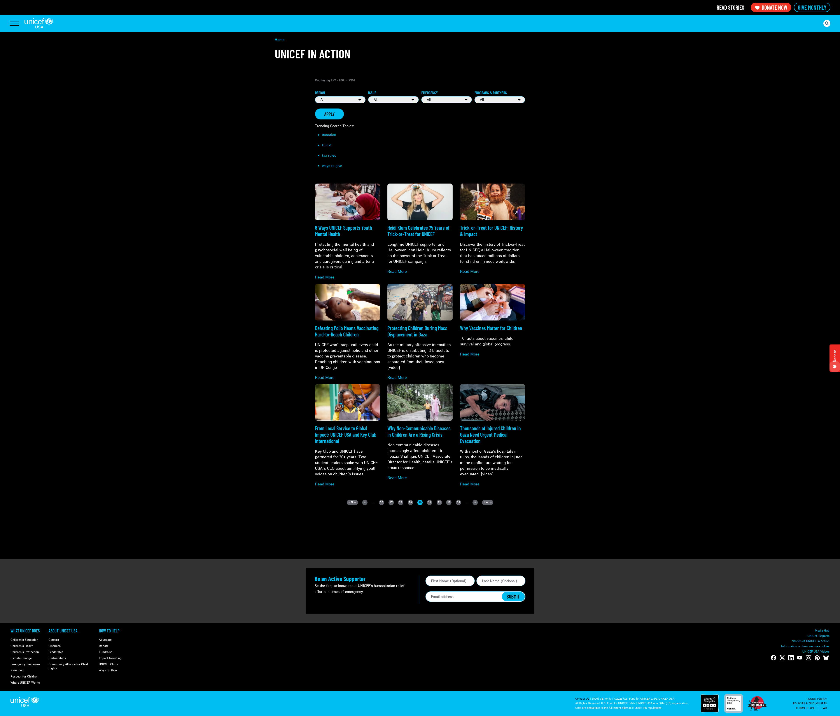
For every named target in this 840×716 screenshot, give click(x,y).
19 (411, 503)
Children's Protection (24, 652)
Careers (54, 640)
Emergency (429, 93)
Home (279, 39)
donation (329, 134)
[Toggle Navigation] (14, 23)
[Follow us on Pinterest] (817, 657)
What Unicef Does (25, 630)
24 (459, 503)
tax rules (329, 155)
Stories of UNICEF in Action (811, 641)
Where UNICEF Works (25, 683)
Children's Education (24, 640)
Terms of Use (805, 708)
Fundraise (105, 652)
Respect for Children (24, 676)
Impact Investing (110, 658)
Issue (372, 93)
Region (320, 93)
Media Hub (822, 630)
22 (440, 503)
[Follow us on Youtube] (799, 657)
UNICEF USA (38, 23)
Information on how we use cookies (805, 646)
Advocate (105, 640)
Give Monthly (812, 7)
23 (449, 503)
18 (401, 503)
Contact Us (582, 699)
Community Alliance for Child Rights (68, 666)
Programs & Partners (490, 93)
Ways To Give (108, 670)
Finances (55, 646)
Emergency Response (25, 664)
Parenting (17, 670)
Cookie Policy (817, 699)
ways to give (332, 165)
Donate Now (774, 7)
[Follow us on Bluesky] (826, 657)
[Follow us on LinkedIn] (791, 657)
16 (382, 503)
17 (392, 503)
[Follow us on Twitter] (782, 657)
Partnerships (57, 658)
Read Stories (730, 7)
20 (420, 503)
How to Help (109, 630)
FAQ (824, 708)
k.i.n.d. (327, 145)
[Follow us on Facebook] (773, 657)
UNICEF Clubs (108, 664)
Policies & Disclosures (810, 703)
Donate (103, 646)
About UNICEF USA (63, 630)
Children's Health (21, 646)
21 (430, 503)
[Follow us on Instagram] (808, 657)
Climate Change (21, 658)
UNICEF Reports (818, 636)
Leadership (56, 652)
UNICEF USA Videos (816, 651)
